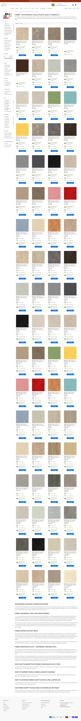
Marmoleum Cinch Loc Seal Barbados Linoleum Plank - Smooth (22, 457)
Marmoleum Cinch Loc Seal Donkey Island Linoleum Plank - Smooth (37, 457)
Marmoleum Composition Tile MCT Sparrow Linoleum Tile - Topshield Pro (54, 585)
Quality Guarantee (25, 704)
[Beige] (4, 14)
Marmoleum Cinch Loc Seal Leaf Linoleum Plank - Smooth (53, 361)
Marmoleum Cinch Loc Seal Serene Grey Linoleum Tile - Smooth (70, 74)
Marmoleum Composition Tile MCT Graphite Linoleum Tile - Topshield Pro (22, 553)
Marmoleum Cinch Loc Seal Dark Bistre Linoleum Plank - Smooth (70, 265)
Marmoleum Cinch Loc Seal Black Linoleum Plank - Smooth (21, 329)
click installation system (51, 652)
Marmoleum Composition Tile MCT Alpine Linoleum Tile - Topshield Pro (38, 521)
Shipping (4, 704)
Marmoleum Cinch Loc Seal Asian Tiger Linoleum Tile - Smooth (54, 234)
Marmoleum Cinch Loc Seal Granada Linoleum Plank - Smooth (38, 42)
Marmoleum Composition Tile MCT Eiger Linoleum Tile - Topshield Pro (70, 521)
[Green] (6, 16)
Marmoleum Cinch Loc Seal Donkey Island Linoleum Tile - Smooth (70, 234)
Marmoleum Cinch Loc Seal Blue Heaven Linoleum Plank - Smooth (22, 425)
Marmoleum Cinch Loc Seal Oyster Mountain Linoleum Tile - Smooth (54, 138)
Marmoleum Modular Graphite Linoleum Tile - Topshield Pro (53, 489)
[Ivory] (7, 16)
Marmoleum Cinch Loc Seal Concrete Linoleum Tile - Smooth (37, 106)
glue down (33, 637)
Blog (42, 707)
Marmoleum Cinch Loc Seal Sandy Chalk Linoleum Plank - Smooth (38, 425)
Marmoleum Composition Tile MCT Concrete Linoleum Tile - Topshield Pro (70, 553)
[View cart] (75, 5)
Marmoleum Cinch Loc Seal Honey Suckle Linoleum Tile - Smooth (54, 202)
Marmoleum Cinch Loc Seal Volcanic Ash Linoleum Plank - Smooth (70, 297)
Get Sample (22, 55)
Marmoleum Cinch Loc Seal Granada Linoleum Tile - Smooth (37, 138)
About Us (23, 709)
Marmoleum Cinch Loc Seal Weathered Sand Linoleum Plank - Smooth (22, 361)
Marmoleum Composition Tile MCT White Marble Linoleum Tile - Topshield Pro (70, 585)
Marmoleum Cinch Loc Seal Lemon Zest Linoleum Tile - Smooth (22, 138)
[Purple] (4, 18)
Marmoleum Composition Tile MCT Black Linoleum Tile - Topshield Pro (38, 553)
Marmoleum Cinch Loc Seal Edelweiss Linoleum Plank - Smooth (38, 329)
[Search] (53, 5)
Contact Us (5, 710)
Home (16, 11)
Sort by (17, 23)
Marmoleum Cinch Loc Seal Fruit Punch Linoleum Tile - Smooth (70, 170)
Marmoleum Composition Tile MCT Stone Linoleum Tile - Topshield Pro (54, 553)
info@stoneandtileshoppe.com (62, 5)
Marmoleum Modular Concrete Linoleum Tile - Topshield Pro (21, 521)
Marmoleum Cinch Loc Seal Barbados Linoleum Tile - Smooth (37, 234)
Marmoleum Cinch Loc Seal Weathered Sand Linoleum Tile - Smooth (22, 202)
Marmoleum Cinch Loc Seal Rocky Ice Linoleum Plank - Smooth (54, 425)
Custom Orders (6, 709)
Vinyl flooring (17, 616)
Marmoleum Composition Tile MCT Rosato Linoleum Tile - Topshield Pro (22, 585)
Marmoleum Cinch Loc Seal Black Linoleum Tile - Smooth (53, 170)
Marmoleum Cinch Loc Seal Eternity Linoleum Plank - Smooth (53, 297)
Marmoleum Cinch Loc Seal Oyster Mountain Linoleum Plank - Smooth (54, 265)
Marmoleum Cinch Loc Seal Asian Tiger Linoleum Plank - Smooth (54, 393)
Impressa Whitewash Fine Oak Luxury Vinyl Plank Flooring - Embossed (54, 42)
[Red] (6, 18)
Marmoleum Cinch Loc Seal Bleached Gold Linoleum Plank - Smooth (69, 425)
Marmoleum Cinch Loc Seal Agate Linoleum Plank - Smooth (37, 265)
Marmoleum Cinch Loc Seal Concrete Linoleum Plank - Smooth (54, 329)
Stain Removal (43, 705)
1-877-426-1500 (59, 4)
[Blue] (7, 14)
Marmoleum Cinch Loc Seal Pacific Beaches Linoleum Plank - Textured (69, 457)
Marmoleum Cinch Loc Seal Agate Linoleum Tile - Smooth (37, 74)
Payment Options (6, 707)
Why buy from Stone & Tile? (27, 702)
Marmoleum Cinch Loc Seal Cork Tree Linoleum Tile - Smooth (37, 202)
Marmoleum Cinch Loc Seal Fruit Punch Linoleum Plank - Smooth (70, 329)
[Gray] (4, 16)
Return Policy (5, 705)
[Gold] (11, 14)
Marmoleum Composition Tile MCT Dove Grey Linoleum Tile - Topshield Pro (54, 521)
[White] (9, 18)
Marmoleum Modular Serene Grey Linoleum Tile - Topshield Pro (69, 489)
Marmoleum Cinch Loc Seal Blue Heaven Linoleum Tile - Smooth (22, 234)
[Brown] (9, 14)
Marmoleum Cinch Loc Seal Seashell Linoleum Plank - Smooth (22, 297)
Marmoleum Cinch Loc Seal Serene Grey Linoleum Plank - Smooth (38, 297)
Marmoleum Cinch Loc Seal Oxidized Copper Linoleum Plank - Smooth (54, 457)
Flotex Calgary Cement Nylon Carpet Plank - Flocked (69, 42)
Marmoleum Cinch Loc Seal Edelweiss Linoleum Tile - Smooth (21, 106)
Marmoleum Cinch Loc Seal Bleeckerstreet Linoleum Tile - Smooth (70, 202)
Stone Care (43, 704)
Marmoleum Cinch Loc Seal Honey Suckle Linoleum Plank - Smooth (21, 393)
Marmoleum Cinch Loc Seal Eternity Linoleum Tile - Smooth (21, 170)
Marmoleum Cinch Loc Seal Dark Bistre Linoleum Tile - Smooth (70, 138)
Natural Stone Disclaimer (45, 702)
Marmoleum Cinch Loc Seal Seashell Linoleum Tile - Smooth (53, 74)
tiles (31, 608)
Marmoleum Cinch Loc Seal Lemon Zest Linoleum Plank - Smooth (70, 361)
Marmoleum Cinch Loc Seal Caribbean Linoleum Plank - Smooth (22, 265)
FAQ (4, 702)
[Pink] (11, 16)
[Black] (6, 14)
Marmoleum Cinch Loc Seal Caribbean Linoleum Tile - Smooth (21, 42)
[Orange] (9, 16)
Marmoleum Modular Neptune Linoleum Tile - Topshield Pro (37, 489)
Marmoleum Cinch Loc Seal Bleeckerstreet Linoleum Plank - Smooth (37, 393)
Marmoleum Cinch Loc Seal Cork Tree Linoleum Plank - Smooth (38, 361)
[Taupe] (7, 18)
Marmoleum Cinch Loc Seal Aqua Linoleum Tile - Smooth (69, 106)
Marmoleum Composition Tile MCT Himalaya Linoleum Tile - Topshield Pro (38, 585)
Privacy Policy (24, 707)
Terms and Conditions (26, 705)
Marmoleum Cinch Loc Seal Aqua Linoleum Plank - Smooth (69, 393)
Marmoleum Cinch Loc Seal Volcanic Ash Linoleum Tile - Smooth (38, 170)
